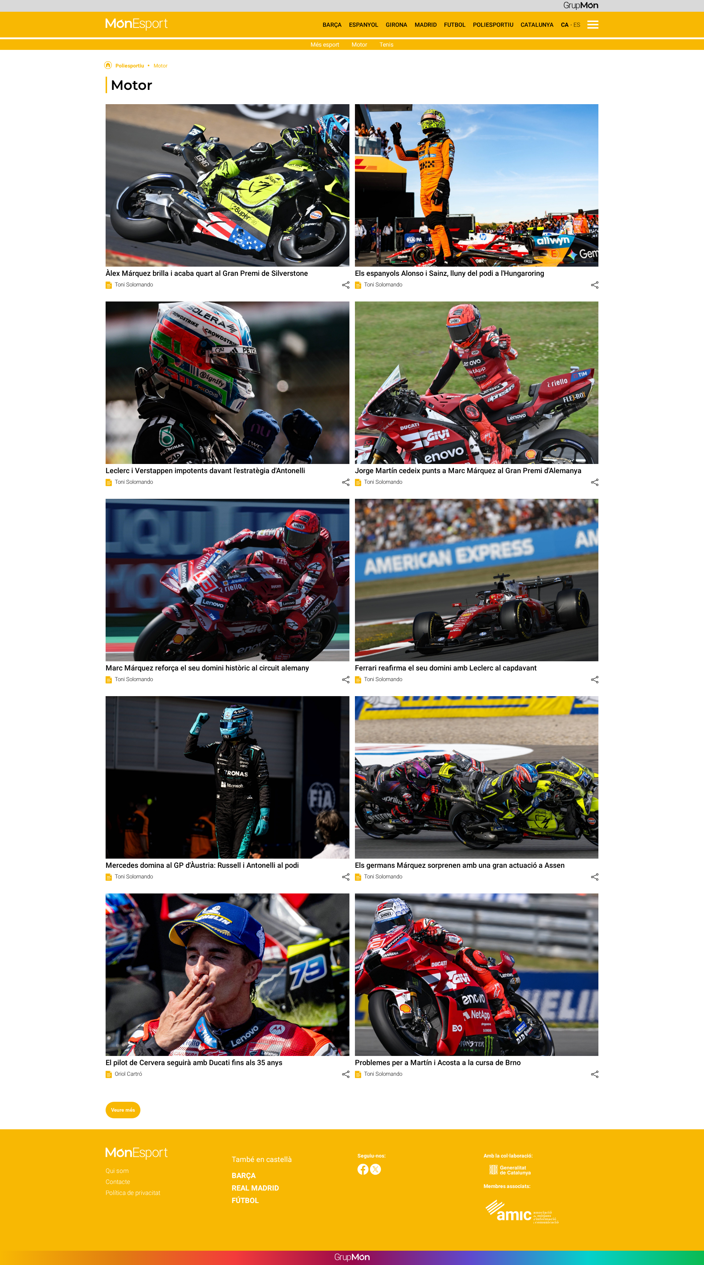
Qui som (117, 1170)
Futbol (455, 24)
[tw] (375, 1173)
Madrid (426, 24)
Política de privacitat (133, 1192)
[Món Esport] (84, 35)
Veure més (123, 1110)
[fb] (364, 1173)
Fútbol (245, 1200)
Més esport (325, 44)
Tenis (386, 44)
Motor (359, 44)
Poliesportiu (493, 24)
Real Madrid (255, 1188)
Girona (396, 24)
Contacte (118, 1181)
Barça (332, 24)
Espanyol (363, 24)
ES (576, 24)
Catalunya (537, 24)
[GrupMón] (581, 5)
